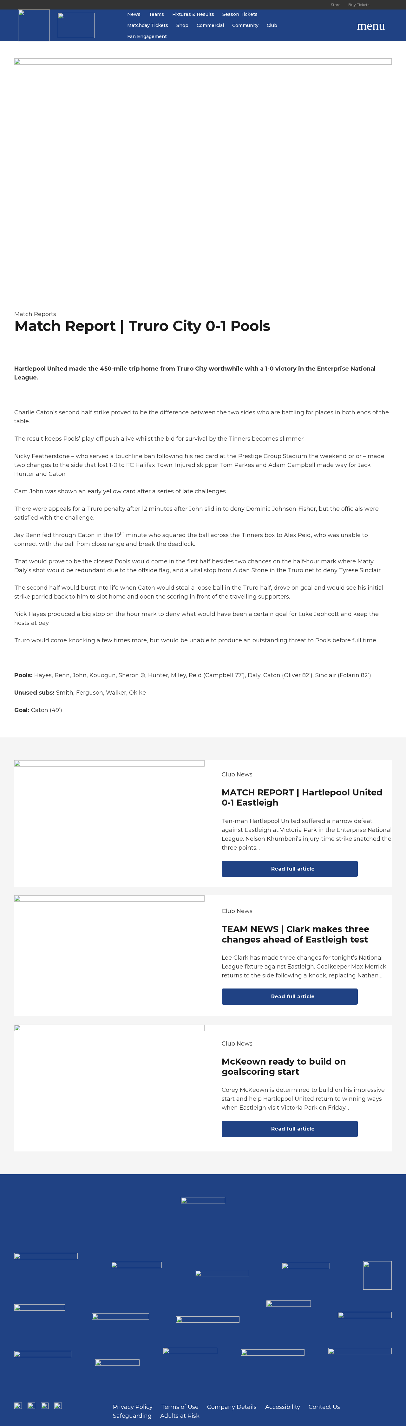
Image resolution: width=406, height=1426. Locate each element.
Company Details (232, 1406)
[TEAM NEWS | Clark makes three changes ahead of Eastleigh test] (203, 955)
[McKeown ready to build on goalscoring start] (203, 1088)
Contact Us (324, 1406)
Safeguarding (132, 1415)
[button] (342, 25)
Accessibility (282, 1406)
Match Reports (35, 314)
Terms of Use (180, 1406)
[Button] (380, 4)
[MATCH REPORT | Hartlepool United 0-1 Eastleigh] (203, 823)
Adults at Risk (180, 1415)
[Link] (34, 25)
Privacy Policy (133, 1406)
